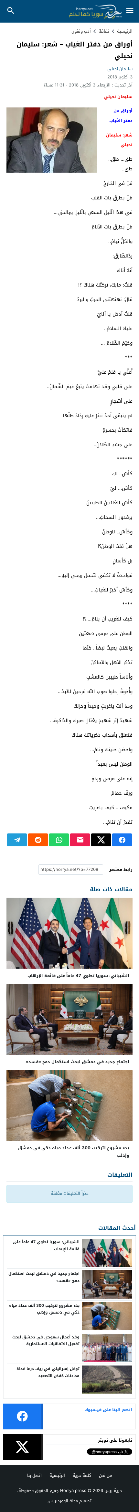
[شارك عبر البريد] (80, 840)
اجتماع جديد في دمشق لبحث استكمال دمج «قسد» (77, 1062)
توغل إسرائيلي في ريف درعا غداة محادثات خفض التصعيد (48, 1372)
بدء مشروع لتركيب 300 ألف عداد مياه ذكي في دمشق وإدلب (73, 1151)
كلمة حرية (82, 1475)
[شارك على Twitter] (101, 840)
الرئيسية (57, 1475)
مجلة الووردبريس (63, 1501)
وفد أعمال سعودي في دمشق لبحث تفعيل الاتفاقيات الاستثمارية (46, 1341)
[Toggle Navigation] (130, 11)
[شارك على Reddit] (38, 840)
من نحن (105, 1475)
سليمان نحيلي (120, 69)
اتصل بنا (34, 1475)
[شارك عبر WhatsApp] (59, 840)
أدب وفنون (81, 31)
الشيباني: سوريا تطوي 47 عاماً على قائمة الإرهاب (78, 976)
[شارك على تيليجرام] (17, 840)
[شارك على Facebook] (122, 840)
